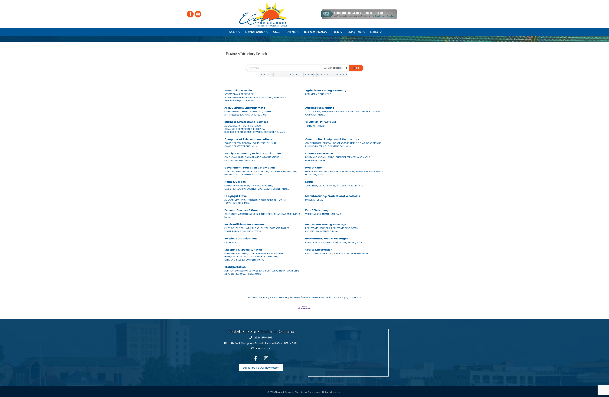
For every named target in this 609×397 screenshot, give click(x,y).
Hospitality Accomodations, (261, 199)
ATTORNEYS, (311, 185)
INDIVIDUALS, (230, 174)
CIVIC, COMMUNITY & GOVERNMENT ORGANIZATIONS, (252, 157)
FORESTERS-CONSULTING (318, 94)
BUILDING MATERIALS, (316, 146)
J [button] (296, 74)
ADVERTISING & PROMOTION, (239, 94)
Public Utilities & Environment (244, 224)
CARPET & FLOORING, (262, 185)
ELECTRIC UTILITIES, (234, 228)
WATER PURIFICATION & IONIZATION (242, 231)
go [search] (357, 68)
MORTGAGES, (312, 160)
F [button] (284, 74)
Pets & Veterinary (317, 210)
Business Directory (315, 31)
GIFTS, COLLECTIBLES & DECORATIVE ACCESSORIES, (251, 256)
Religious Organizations (240, 238)
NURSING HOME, (264, 214)
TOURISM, (282, 199)
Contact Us (355, 297)
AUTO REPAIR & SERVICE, (334, 111)
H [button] (290, 74)
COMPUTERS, (259, 143)
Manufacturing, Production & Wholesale (332, 196)
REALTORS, (325, 228)
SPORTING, (355, 253)
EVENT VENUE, (312, 253)
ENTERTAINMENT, (232, 111)
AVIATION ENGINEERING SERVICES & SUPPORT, (247, 270)
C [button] (275, 74)
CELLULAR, (272, 143)
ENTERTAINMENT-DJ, (252, 111)
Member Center (255, 31)
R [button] (321, 74)
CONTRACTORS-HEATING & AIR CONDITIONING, (357, 143)
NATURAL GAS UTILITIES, (257, 228)
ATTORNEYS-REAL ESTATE (350, 185)
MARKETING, (280, 97)
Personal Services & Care (241, 210)
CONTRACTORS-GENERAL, (318, 143)
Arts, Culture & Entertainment (244, 108)
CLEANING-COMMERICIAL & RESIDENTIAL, (245, 129)
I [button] (293, 74)
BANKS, (331, 157)
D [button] (278, 74)
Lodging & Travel (235, 196)
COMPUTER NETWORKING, (237, 146)
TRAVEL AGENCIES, (233, 203)
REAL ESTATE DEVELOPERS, (344, 228)
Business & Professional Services (246, 122)
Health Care (313, 167)
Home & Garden (235, 182)
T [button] (327, 74)
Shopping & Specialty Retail (243, 249)
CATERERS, (326, 242)
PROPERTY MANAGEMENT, (318, 231)
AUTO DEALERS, (313, 111)
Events (291, 31)
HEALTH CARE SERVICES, (342, 171)
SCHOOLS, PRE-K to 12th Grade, (240, 171)
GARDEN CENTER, (272, 188)
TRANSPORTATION (314, 125)
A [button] (269, 74)
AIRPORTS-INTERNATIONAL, (286, 270)
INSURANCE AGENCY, (316, 157)
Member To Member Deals (316, 297)
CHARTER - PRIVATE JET (321, 122)
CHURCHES (230, 242)
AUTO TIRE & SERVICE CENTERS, (364, 111)
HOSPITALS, (311, 174)
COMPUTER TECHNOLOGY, (238, 143)
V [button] (333, 74)
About (233, 31)
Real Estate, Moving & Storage (325, 224)
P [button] (314, 74)
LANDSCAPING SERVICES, (237, 185)
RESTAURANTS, (312, 242)
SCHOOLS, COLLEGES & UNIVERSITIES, (277, 171)
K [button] (299, 74)
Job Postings (340, 297)
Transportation (235, 267)
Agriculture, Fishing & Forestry (325, 90)
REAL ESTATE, (312, 228)
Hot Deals (295, 297)
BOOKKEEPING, (271, 132)
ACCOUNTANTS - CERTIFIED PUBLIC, (242, 125)
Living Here (354, 31)
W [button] (337, 74)
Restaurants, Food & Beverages (326, 238)
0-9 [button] (263, 74)
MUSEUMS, (269, 111)
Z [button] (346, 74)
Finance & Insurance (319, 153)
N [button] (308, 74)
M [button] (305, 74)
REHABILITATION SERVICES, (287, 214)
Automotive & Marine (319, 108)
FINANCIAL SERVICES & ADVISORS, (353, 157)
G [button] (287, 74)
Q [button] (318, 74)
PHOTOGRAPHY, (275, 253)
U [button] (330, 74)
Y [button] (343, 74)
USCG (276, 31)
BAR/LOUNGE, (340, 242)
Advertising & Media (238, 90)
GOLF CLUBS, (343, 253)
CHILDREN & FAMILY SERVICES (239, 160)
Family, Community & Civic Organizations (252, 153)
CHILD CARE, (230, 214)
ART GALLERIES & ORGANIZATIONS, (242, 114)
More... (251, 100)
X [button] (340, 74)
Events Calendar (279, 297)
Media (374, 31)
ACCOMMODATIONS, (235, 199)
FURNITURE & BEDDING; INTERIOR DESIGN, (245, 253)
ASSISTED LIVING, (246, 214)
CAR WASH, (311, 114)
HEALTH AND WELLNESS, (317, 171)
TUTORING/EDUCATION (250, 174)
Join (336, 31)
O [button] (312, 74)
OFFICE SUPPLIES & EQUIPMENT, (240, 259)
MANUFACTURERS (314, 199)
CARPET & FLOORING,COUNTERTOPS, (243, 188)
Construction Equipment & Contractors (332, 139)
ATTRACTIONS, (327, 253)
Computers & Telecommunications (248, 139)
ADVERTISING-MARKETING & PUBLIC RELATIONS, (248, 97)
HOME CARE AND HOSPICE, (369, 171)
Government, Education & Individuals (249, 167)
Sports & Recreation (318, 249)
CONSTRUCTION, (336, 146)
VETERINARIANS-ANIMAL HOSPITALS (323, 214)
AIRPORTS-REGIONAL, (235, 273)
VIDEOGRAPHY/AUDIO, (235, 100)
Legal (309, 182)
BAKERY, (352, 242)
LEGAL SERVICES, (327, 185)
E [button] (281, 74)
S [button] (324, 74)
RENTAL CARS (254, 273)
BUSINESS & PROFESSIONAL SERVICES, (243, 132)
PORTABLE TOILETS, (279, 228)
